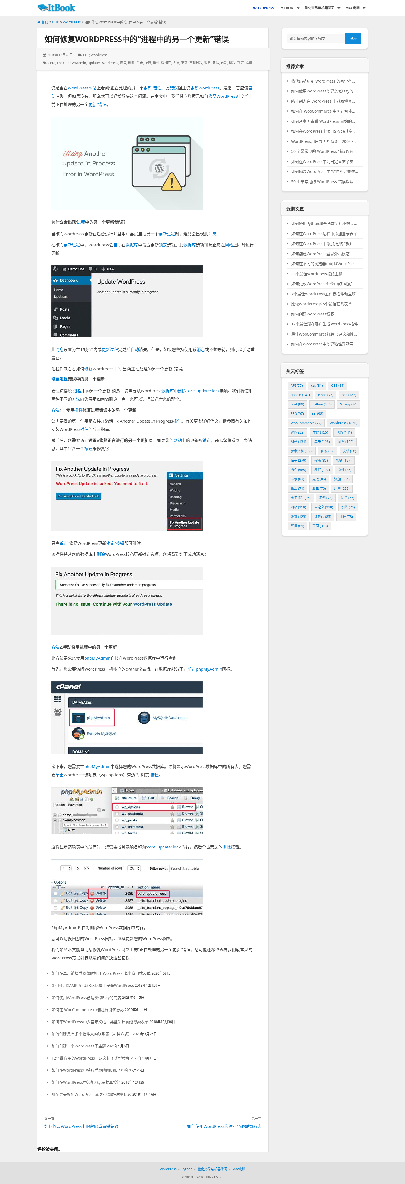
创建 (298, 441)
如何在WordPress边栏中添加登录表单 (324, 233)
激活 (297, 488)
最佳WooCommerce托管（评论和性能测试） (324, 334)
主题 (320, 432)
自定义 (323, 507)
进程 (232, 63)
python (322, 404)
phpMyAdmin (76, 63)
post (297, 404)
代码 (344, 432)
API (297, 385)
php (349, 395)
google (300, 395)
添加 (342, 479)
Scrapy (348, 404)
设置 (298, 516)
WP (297, 432)
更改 (319, 479)
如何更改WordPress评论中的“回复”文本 (324, 283)
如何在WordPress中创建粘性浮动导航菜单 (324, 344)
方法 (176, 63)
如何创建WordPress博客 (312, 314)
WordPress (72, 22)
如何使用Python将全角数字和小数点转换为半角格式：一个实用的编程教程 (324, 223)
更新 (184, 63)
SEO (297, 413)
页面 (320, 526)
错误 (248, 63)
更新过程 (195, 63)
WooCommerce (306, 423)
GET (337, 385)
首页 (44, 22)
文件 (345, 469)
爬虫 (319, 488)
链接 (297, 526)
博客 (345, 441)
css (317, 385)
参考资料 (302, 451)
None (325, 395)
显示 (297, 479)
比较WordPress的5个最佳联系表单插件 (324, 303)
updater (94, 63)
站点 (347, 498)
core (51, 63)
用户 (342, 488)
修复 (123, 63)
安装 (349, 451)
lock (60, 63)
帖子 (298, 460)
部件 (346, 516)
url (317, 413)
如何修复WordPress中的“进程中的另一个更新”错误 (136, 39)
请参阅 (322, 516)
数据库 (166, 63)
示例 (326, 498)
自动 (224, 63)
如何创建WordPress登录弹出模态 (320, 253)
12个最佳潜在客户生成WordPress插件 (324, 324)
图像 (327, 451)
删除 (131, 63)
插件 (156, 63)
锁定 (240, 63)
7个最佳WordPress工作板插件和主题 (323, 294)
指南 (321, 460)
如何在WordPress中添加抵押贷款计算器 (324, 243)
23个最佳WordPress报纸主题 (316, 273)
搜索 (353, 38)
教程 (322, 469)
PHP (55, 22)
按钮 (148, 63)
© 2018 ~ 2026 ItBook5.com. (204, 1177)
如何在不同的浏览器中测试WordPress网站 (324, 263)
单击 (139, 63)
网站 (215, 63)
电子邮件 (301, 498)
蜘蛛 (348, 507)
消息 (207, 63)
